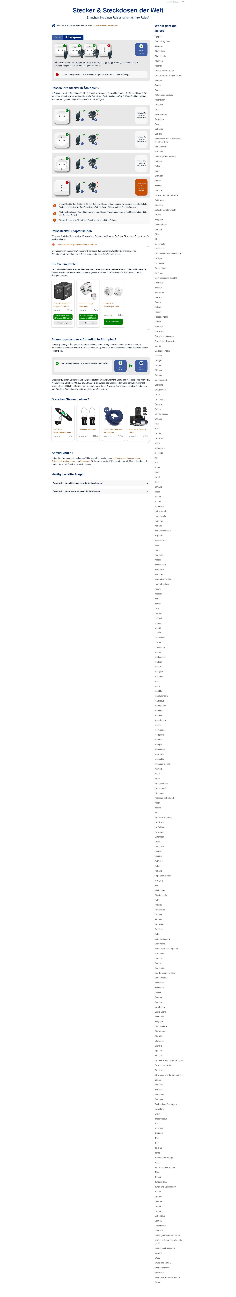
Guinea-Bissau (161, 414)
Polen (157, 900)
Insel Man (159, 453)
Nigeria (158, 808)
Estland (158, 307)
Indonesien (160, 448)
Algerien (158, 66)
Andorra (158, 80)
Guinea (158, 409)
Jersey (158, 501)
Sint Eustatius (161, 1026)
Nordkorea (159, 822)
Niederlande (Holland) (164, 798)
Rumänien (159, 924)
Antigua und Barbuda (164, 95)
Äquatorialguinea (162, 42)
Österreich (159, 837)
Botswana (159, 200)
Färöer (158, 312)
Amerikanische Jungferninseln (168, 76)
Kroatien (158, 594)
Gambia (158, 356)
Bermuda (159, 176)
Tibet (157, 1138)
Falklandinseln (161, 317)
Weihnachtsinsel (162, 1268)
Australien (159, 119)
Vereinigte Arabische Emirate (167, 1235)
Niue (157, 813)
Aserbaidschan (161, 114)
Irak (156, 458)
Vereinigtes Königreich (165, 1248)
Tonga (157, 1153)
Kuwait (158, 604)
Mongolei (159, 745)
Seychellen (160, 1007)
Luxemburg (160, 647)
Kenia (157, 550)
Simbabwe (159, 1017)
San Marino (160, 968)
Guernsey (159, 404)
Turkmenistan (161, 1182)
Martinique (159, 701)
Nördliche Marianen (163, 817)
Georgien (159, 361)
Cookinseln (160, 244)
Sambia (158, 958)
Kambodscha (160, 516)
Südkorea (159, 1090)
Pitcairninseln (161, 895)
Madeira (158, 662)
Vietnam (158, 1253)
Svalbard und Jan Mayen (166, 1104)
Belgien (158, 161)
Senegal (158, 997)
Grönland (159, 385)
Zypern (158, 1282)
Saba (157, 934)
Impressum (85, 461)
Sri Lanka (159, 1056)
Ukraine (158, 1201)
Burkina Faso (161, 224)
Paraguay (159, 881)
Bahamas (159, 129)
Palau (157, 866)
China (157, 239)
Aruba (157, 110)
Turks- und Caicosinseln (165, 1187)
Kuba (157, 599)
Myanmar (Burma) (162, 764)
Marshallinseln (161, 696)
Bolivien (158, 186)
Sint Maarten (160, 1031)
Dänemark (159, 263)
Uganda (158, 1196)
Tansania (159, 1128)
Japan (157, 492)
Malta (157, 686)
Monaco (158, 740)
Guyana (158, 419)
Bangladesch (160, 147)
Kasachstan (160, 540)
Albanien (159, 61)
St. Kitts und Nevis (163, 1065)
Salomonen (160, 953)
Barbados (159, 151)
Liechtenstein (161, 638)
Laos (157, 608)
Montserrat (159, 754)
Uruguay (158, 1211)
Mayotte (158, 715)
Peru (157, 885)
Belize (157, 166)
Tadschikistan (161, 1119)
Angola (158, 85)
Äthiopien (159, 46)
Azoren (158, 124)
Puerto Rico (160, 910)
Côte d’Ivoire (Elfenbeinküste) (168, 254)
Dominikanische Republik (166, 278)
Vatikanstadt (160, 1226)
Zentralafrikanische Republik (167, 1277)
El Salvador (160, 293)
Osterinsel (159, 847)
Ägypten (158, 37)
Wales (157, 1258)
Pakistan (158, 856)
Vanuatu (158, 1221)
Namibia (158, 769)
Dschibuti (159, 283)
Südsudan (159, 1094)
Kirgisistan (159, 555)
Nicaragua (159, 793)
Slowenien (159, 1041)
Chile (157, 234)
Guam (157, 395)
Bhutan (158, 181)
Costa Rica (160, 249)
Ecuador (158, 288)
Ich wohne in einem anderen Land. (106, 25)
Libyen (158, 633)
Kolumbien (159, 569)
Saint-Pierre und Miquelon (166, 949)
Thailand (159, 1133)
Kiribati (158, 560)
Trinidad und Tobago (164, 1158)
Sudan (158, 1080)
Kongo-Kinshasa (162, 584)
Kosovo (158, 589)
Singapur (159, 1022)
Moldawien (159, 735)
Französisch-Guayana (164, 336)
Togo (157, 1143)
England (158, 297)
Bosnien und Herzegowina (166, 195)
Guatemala (159, 399)
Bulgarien (159, 220)
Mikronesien (160, 730)
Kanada (158, 526)
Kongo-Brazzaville (163, 579)
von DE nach (57, 37)
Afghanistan (160, 51)
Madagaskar (160, 657)
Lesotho (158, 613)
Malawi (158, 667)
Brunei (158, 215)
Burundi (158, 229)
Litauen (158, 642)
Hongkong (159, 438)
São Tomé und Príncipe (165, 973)
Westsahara (160, 1273)
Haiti (157, 424)
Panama (158, 871)
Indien (157, 443)
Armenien (159, 105)
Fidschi (158, 322)
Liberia (158, 628)
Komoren (159, 574)
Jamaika (158, 487)
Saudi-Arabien (161, 978)
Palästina (159, 861)
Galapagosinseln (162, 351)
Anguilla (158, 90)
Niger (157, 803)
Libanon (158, 623)
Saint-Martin (160, 944)
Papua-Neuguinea (163, 876)
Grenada (158, 375)
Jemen (158, 497)
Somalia (158, 1046)
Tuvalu (158, 1192)
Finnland (159, 327)
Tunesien (159, 1177)
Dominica (159, 273)
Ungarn (158, 1206)
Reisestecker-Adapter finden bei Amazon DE (77, 245)
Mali (157, 681)
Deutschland (160, 268)
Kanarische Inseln (163, 531)
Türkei (157, 1172)
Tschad (158, 1162)
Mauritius (159, 711)
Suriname (159, 1099)
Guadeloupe (160, 390)
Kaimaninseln (161, 511)
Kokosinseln (160, 565)
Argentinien (160, 100)
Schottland (159, 983)
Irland (157, 467)
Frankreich (159, 331)
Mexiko (158, 725)
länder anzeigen (63, 323)
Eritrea (158, 302)
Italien (157, 482)
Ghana (158, 365)
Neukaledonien (161, 783)
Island (157, 472)
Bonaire (158, 190)
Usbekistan (160, 1216)
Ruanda (158, 919)
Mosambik (159, 759)
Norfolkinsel (160, 827)
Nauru (157, 774)
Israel (157, 477)
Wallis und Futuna (163, 1263)
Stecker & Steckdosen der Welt (118, 10)
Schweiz (158, 992)
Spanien (158, 1051)
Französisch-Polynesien (165, 341)
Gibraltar (158, 370)
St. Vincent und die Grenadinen (168, 1075)
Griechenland (161, 380)
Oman (157, 842)
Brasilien (159, 205)
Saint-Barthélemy (162, 939)
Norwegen (159, 832)
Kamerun (159, 521)
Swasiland (159, 1109)
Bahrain (158, 134)
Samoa (158, 963)
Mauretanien (160, 706)
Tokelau (158, 1148)
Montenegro (160, 749)
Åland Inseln (160, 56)
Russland (159, 929)
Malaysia (159, 672)
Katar (157, 545)
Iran (156, 463)
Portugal (158, 905)
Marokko (158, 691)
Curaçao (158, 258)
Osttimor (158, 851)
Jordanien (159, 506)
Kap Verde (159, 535)
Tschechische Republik (165, 1167)
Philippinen (160, 890)
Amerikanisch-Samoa (164, 71)
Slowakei (159, 1036)
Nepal (157, 779)
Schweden (159, 988)
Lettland (158, 618)
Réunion (158, 915)
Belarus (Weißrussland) (165, 156)
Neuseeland (160, 788)
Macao (158, 652)
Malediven (159, 677)
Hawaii (158, 429)
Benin (157, 171)
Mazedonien (160, 720)
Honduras (159, 433)
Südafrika (159, 1085)
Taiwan (158, 1124)
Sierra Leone (160, 1012)
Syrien (158, 1114)
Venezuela (159, 1230)
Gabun (158, 346)
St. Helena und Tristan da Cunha (169, 1060)
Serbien (158, 1002)
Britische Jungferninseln (165, 210)
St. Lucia (158, 1070)
